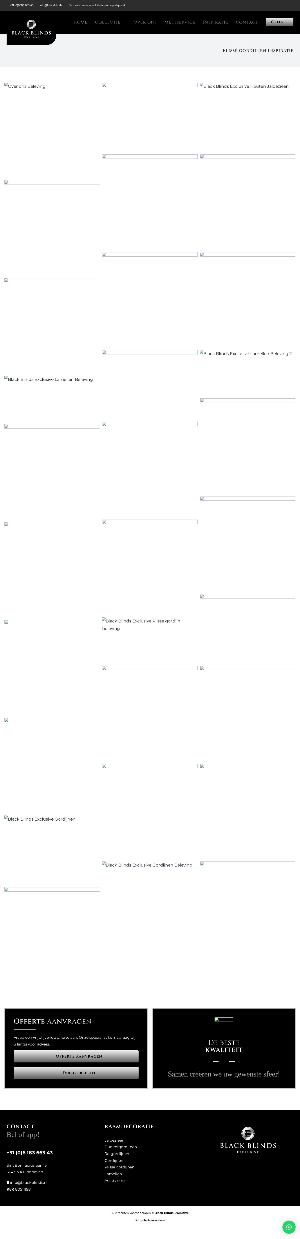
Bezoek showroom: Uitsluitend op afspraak (97, 5)
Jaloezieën (114, 1140)
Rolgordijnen (117, 1153)
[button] (289, 1227)
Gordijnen (114, 1160)
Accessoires (115, 1180)
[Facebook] (244, 1167)
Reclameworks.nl (154, 1220)
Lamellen (113, 1174)
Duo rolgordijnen (121, 1147)
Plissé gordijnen (119, 1167)
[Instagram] (251, 1167)
